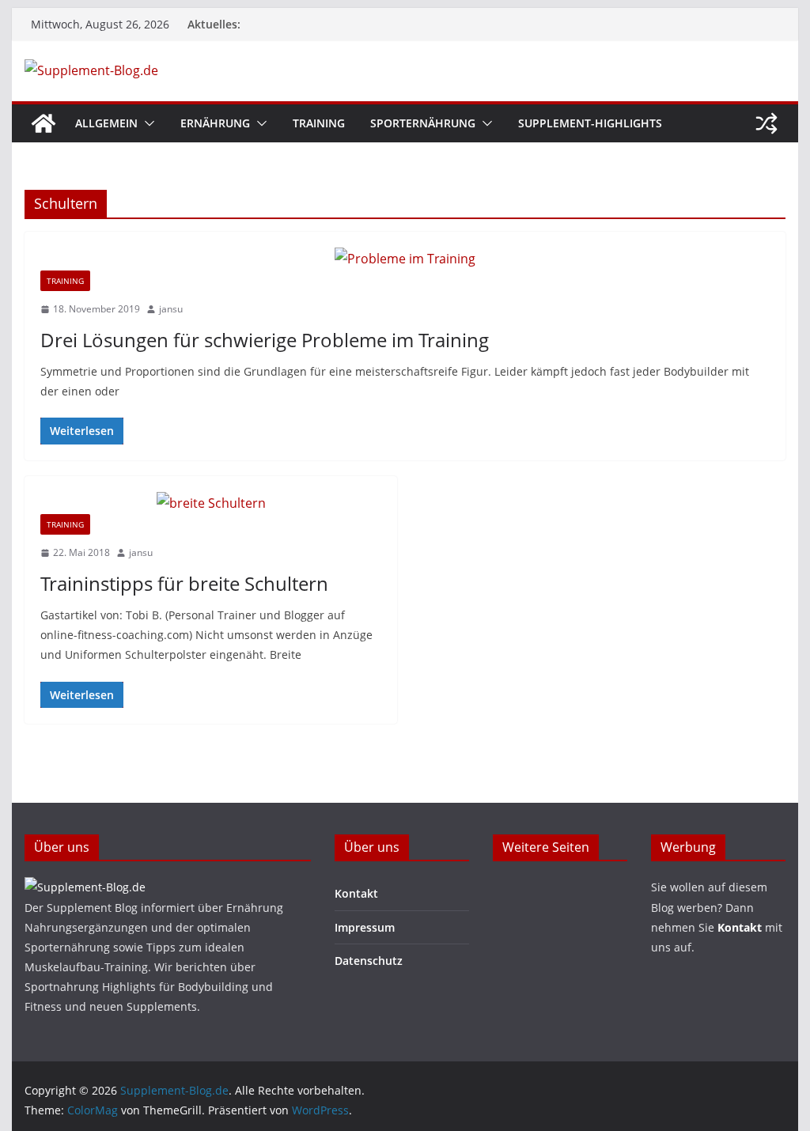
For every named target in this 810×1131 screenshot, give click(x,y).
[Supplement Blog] (85, 887)
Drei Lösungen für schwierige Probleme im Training (264, 340)
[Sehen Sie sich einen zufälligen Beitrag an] (766, 123)
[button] (146, 123)
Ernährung (215, 122)
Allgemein (106, 122)
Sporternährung (422, 122)
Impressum (365, 927)
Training (319, 122)
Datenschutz (369, 960)
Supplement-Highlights (590, 122)
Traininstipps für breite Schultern (184, 583)
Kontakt (356, 893)
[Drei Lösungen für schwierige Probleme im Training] (404, 259)
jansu (171, 309)
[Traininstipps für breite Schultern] (210, 503)
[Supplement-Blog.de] (43, 123)
